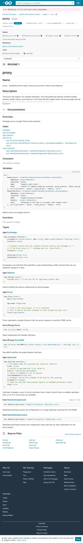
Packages (48, 468)
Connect (6, 494)
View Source (76, 172)
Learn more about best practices (14, 39)
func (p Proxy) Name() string (18, 140)
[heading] (9, 3)
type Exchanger (9, 133)
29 (70, 23)
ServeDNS (19, 340)
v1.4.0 (8, 23)
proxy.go (32, 445)
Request (60, 239)
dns (67, 239)
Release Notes (69, 482)
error (76, 239)
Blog (65, 475)
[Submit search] (72, 3)
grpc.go (32, 440)
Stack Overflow (28, 479)
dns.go (5, 440)
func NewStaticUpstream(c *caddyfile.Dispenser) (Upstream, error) (33, 151)
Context (28, 239)
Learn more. (21, 540)
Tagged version (53, 36)
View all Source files (72, 434)
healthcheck (20, 371)
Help (24, 482)
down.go (6, 445)
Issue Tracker (68, 479)
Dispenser (39, 404)
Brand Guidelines (70, 486)
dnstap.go (7, 442)
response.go (34, 448)
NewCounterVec (35, 177)
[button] (3, 36)
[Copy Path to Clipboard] (56, 14)
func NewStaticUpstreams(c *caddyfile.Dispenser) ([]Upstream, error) (34, 153)
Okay (78, 539)
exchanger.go (8, 448)
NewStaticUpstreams (17, 415)
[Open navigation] (78, 3)
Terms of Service (42, 526)
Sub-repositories (49, 475)
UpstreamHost (31, 371)
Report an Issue (41, 533)
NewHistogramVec (38, 191)
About (66, 468)
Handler (21, 299)
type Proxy (7, 138)
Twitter (5, 498)
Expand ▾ (6, 104)
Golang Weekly (8, 515)
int (74, 344)
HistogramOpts (61, 191)
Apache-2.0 (57, 23)
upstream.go (61, 442)
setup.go (59, 440)
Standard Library (50, 472)
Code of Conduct (70, 489)
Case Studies (7, 475)
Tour (24, 475)
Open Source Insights (12, 53)
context (21, 239)
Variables (6, 130)
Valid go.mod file (10, 36)
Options (11, 273)
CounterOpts (56, 177)
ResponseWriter (54, 344)
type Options (8, 135)
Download (67, 472)
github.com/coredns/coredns (29, 14)
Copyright (41, 523)
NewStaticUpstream (16, 400)
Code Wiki (29, 53)
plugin (45, 14)
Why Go (6, 468)
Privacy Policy (42, 530)
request (53, 239)
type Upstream (9, 148)
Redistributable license (32, 36)
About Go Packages (51, 479)
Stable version (71, 36)
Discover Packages (9, 14)
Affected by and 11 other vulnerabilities (27, 9)
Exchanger (12, 232)
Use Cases (6, 472)
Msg (70, 239)
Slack (4, 505)
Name (17, 325)
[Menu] (41, 58)
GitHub (5, 501)
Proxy (19, 255)
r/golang (6, 508)
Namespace (30, 180)
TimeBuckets (31, 200)
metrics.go (33, 442)
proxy (52, 14)
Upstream (21, 303)
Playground (27, 472)
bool (16, 279)
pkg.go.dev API (49, 482)
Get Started (28, 468)
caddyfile (30, 404)
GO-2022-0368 (22, 9)
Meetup (5, 512)
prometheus (24, 177)
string (14, 189)
